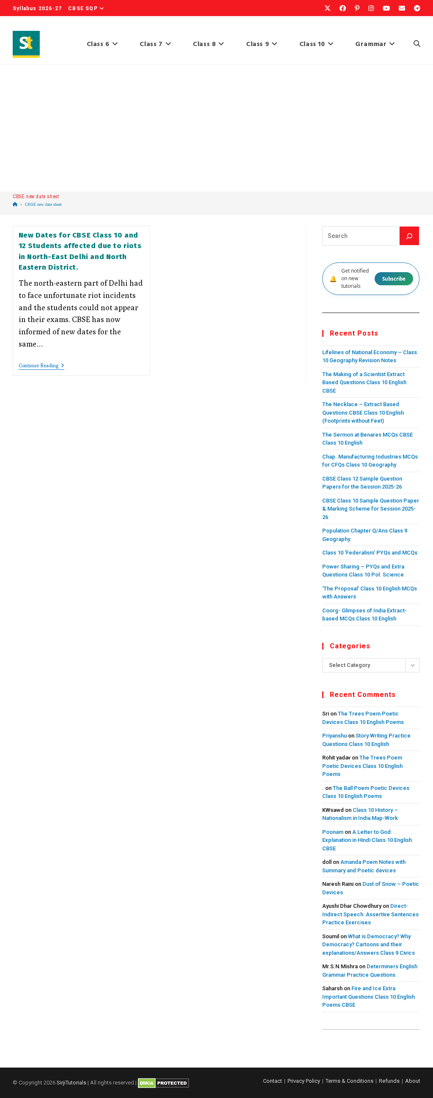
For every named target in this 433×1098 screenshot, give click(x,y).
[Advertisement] (216, 128)
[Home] (15, 204)
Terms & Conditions (349, 1081)
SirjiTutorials (71, 1082)
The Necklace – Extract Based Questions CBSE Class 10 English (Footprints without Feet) (363, 412)
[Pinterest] (356, 8)
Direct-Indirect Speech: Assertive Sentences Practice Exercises (370, 914)
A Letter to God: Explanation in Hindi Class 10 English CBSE (367, 840)
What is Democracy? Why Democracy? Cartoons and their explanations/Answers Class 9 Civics (368, 944)
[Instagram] (370, 8)
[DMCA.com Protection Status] (163, 1082)
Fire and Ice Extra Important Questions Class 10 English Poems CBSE (368, 996)
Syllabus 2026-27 (37, 8)
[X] (326, 8)
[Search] (409, 236)
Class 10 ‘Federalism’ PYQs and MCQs (369, 552)
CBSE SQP (83, 8)
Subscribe (394, 279)
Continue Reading (41, 366)
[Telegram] (414, 8)
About (412, 1081)
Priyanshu (334, 735)
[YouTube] (386, 8)
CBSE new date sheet (43, 204)
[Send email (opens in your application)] (401, 8)
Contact (272, 1081)
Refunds (389, 1081)
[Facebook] (342, 8)
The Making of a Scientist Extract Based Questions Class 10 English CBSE (364, 382)
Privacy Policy (304, 1081)
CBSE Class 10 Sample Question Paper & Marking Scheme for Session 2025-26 (370, 508)
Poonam (332, 832)
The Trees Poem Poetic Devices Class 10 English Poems (362, 765)
